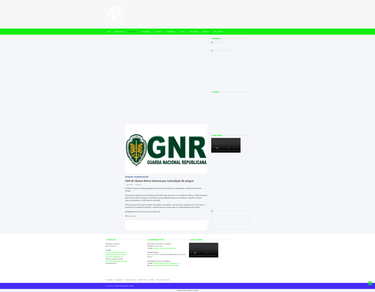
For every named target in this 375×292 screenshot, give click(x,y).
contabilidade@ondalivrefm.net (116, 261)
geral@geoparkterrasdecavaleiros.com (166, 263)
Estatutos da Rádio (130, 280)
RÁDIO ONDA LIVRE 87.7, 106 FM (125, 286)
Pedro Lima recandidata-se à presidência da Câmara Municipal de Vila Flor (187, 225)
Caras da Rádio (193, 31)
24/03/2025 (129, 184)
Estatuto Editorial (143, 280)
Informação (146, 31)
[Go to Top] (370, 283)
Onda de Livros (218, 31)
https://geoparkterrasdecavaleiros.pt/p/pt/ (165, 265)
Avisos (182, 31)
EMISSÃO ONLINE (119, 31)
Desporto (158, 31)
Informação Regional (141, 177)
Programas (171, 31)
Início (109, 31)
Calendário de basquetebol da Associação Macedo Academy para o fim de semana (144, 225)
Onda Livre (138, 184)
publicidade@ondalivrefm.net (115, 254)
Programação (119, 280)
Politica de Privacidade (162, 280)
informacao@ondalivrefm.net (115, 252)
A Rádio (152, 280)
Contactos (205, 31)
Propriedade (109, 280)
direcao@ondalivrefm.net (114, 257)
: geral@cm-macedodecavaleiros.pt (164, 248)
